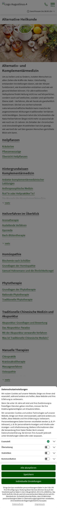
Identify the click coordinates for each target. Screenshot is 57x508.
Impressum (40, 504)
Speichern (29, 474)
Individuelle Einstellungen (28, 481)
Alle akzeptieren (28, 467)
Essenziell (5, 441)
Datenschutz (17, 504)
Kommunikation (8, 458)
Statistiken (6, 453)
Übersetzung (7, 447)
